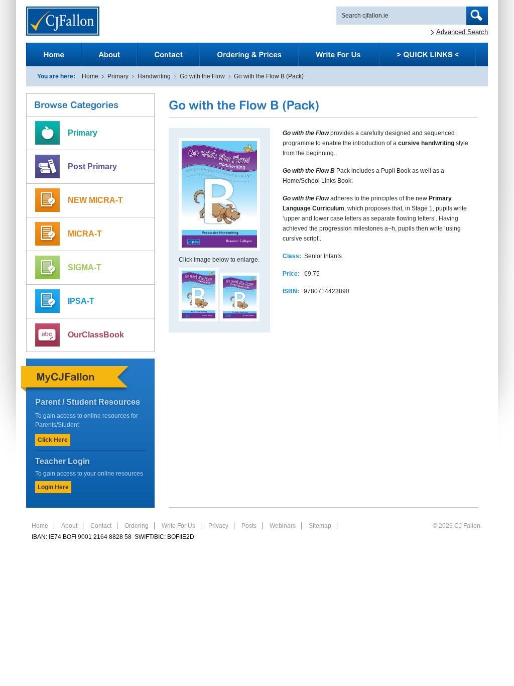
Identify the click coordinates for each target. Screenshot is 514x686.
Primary (117, 76)
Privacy (218, 525)
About (69, 525)
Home (90, 76)
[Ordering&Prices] (249, 54)
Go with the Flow (202, 76)
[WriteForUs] (339, 54)
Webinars (283, 525)
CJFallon (62, 21)
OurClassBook (96, 334)
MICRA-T (85, 234)
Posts (248, 525)
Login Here (53, 487)
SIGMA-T (84, 267)
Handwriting (154, 76)
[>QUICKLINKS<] (427, 54)
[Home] (53, 54)
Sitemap (320, 525)
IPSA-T (81, 301)
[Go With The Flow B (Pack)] (198, 319)
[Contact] (168, 54)
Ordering (136, 525)
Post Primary (92, 166)
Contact (100, 525)
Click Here (53, 439)
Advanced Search (462, 32)
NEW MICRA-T (95, 200)
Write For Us (178, 525)
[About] (109, 54)
